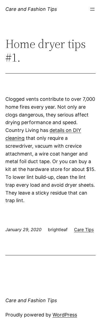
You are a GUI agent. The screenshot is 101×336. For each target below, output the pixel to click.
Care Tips (84, 229)
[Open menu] (92, 9)
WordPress (65, 315)
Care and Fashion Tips (31, 9)
